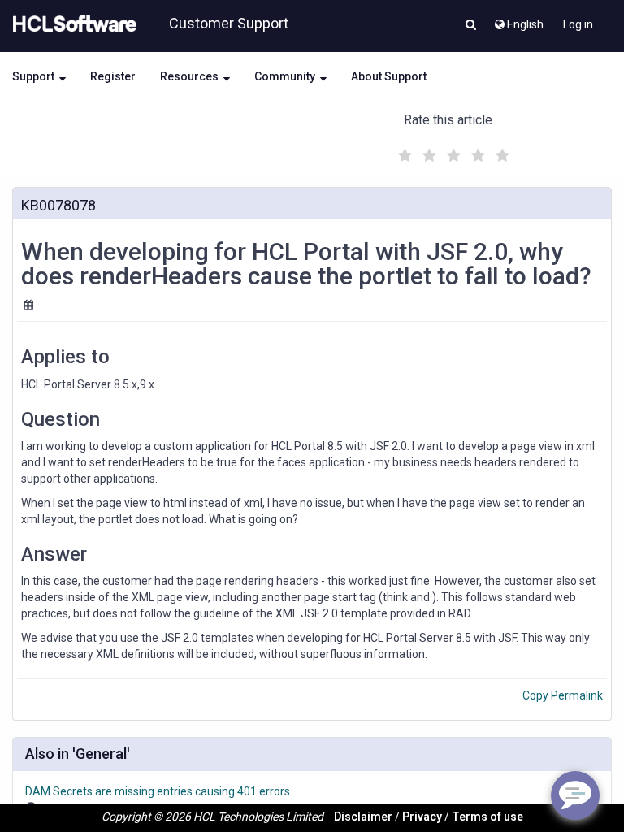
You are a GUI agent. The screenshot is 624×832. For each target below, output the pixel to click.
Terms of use (487, 816)
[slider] (451, 153)
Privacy (422, 816)
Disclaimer (363, 816)
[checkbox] (403, 151)
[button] (471, 26)
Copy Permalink (562, 695)
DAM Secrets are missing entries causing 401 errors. (158, 791)
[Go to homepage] (71, 24)
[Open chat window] (575, 795)
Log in (578, 24)
